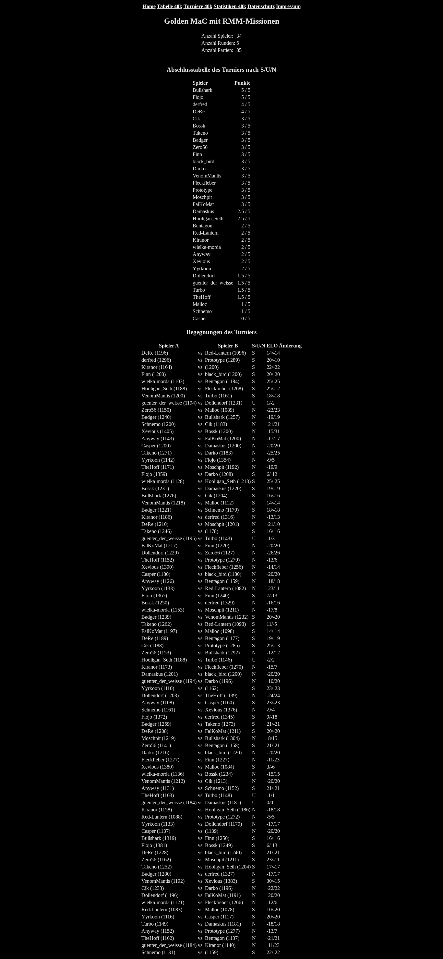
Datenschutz (261, 6)
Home (149, 6)
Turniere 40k (198, 6)
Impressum (288, 6)
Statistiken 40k (230, 6)
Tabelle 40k (169, 6)
